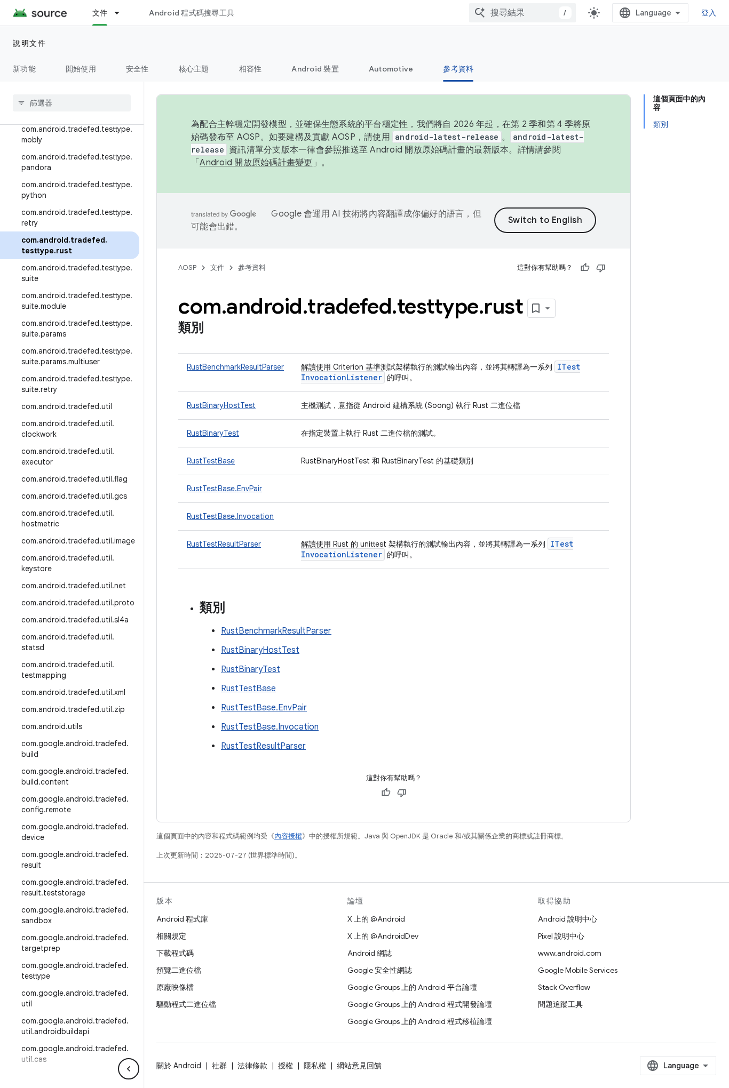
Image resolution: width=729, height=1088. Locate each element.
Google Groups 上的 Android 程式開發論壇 (419, 1004)
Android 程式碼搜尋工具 (191, 13)
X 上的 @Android (376, 919)
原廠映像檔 (175, 987)
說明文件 (29, 43)
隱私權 (315, 1065)
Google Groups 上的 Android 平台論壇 (412, 987)
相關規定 (171, 936)
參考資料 (458, 69)
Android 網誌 (369, 953)
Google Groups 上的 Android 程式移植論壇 (419, 1021)
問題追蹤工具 (560, 1004)
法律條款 (252, 1065)
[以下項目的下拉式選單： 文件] (121, 13)
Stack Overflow (564, 987)
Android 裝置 (315, 69)
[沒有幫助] (601, 268)
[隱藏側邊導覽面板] (128, 1068)
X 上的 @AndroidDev (382, 936)
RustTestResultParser (224, 544)
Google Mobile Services (577, 970)
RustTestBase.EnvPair (224, 488)
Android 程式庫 (182, 919)
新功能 (24, 69)
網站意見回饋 (359, 1065)
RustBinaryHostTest (221, 405)
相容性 (250, 69)
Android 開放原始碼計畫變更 (256, 162)
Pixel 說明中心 (561, 936)
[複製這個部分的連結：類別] (214, 328)
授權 (285, 1065)
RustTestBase (211, 461)
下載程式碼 (175, 953)
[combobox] (522, 12)
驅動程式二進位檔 (186, 1004)
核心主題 (194, 69)
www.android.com (569, 953)
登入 (709, 13)
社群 (219, 1065)
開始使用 (81, 69)
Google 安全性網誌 (379, 970)
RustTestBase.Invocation (230, 516)
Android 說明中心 (567, 919)
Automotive (391, 69)
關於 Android (178, 1065)
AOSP (187, 267)
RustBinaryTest (213, 433)
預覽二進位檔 (178, 970)
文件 (100, 13)
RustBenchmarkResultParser (235, 367)
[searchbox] (72, 102)
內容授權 (288, 836)
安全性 (137, 69)
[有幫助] (585, 268)
